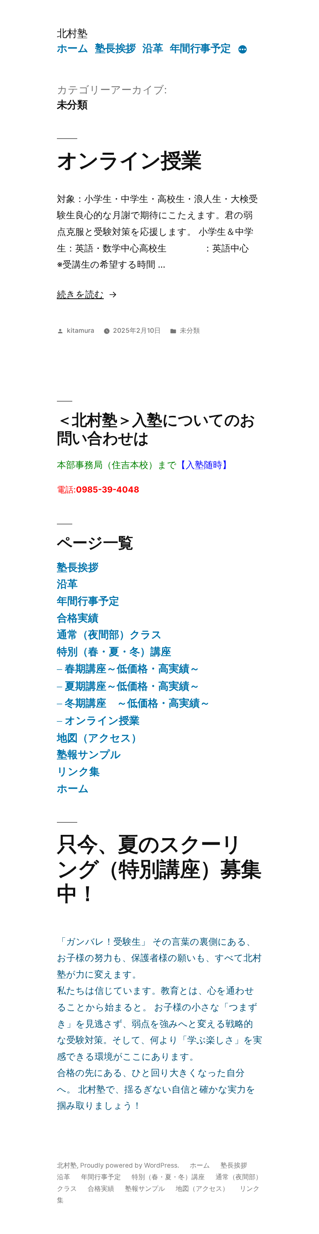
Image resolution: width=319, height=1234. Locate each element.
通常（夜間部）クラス (109, 634)
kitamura (80, 330)
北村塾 (72, 33)
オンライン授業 (129, 160)
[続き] (243, 50)
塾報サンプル (89, 754)
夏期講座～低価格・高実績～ (132, 686)
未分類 (190, 330)
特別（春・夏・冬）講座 (114, 651)
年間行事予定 (200, 48)
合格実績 (77, 618)
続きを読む (80, 294)
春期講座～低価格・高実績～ (132, 668)
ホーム (72, 48)
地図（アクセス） (99, 738)
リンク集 (78, 771)
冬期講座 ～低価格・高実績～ (137, 703)
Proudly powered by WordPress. (130, 1165)
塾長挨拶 (115, 48)
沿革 (152, 48)
